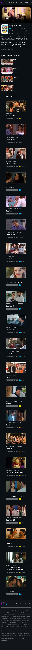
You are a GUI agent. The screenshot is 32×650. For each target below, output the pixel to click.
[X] (30, 603)
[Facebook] (12, 603)
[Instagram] (25, 603)
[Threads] (21, 603)
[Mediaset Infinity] (3, 2)
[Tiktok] (16, 603)
